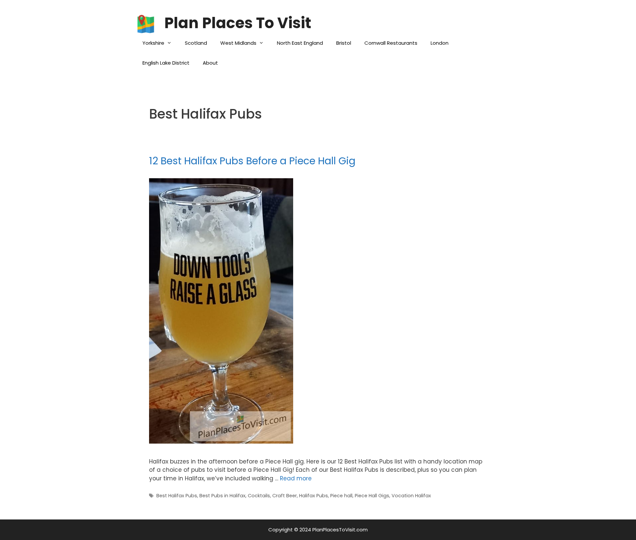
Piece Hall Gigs (372, 495)
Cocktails (259, 495)
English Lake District (165, 62)
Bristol (343, 42)
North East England (300, 42)
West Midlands (238, 42)
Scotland (196, 42)
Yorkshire (153, 42)
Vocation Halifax (411, 495)
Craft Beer (284, 495)
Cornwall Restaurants (390, 42)
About (210, 62)
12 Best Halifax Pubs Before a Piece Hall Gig (252, 161)
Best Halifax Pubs (176, 495)
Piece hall (341, 495)
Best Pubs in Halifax (222, 495)
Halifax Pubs (313, 495)
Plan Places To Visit (237, 23)
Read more (296, 478)
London (440, 42)
